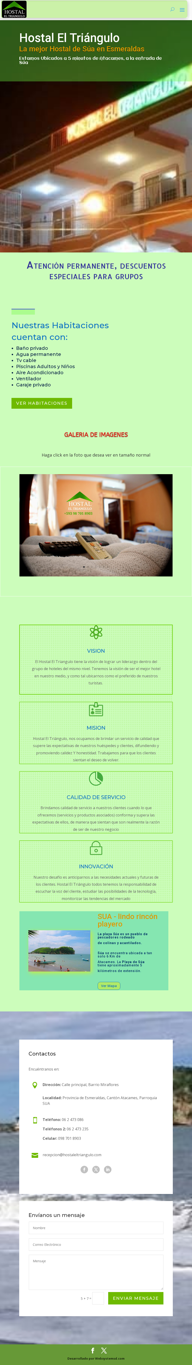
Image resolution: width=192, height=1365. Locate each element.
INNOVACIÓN (96, 866)
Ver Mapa (109, 986)
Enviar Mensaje (136, 1298)
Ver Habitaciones (41, 403)
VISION (96, 651)
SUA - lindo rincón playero (128, 920)
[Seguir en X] (96, 1169)
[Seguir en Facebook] (84, 1169)
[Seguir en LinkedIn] (107, 1169)
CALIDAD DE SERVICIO (96, 797)
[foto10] (96, 575)
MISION (96, 728)
